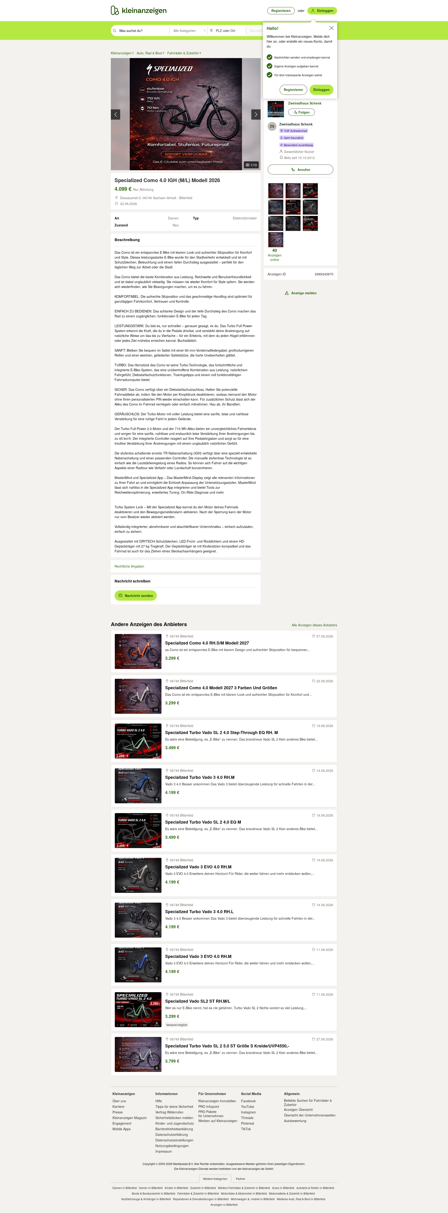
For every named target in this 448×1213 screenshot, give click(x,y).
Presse (117, 1112)
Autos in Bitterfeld (283, 1188)
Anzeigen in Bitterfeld (224, 1204)
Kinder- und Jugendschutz (174, 1123)
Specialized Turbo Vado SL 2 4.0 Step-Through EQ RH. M (221, 732)
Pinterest (247, 1123)
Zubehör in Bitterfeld (203, 1188)
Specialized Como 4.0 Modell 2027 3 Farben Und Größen (221, 687)
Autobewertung (295, 1120)
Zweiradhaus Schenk (305, 103)
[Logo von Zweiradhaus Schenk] (278, 109)
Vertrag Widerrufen (169, 1112)
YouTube (247, 1106)
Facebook (248, 1101)
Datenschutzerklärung (171, 1134)
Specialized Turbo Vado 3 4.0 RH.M (199, 777)
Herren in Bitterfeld (151, 1188)
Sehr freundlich (293, 138)
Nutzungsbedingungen (172, 1145)
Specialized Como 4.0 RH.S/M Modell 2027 (207, 643)
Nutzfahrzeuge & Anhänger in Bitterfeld (146, 1199)
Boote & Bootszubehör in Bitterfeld (153, 1193)
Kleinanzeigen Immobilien (217, 1101)
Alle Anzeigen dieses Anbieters (314, 625)
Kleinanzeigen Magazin (129, 1117)
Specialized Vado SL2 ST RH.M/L (197, 1001)
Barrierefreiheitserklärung (174, 1128)
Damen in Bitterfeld (124, 1188)
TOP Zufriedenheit (295, 131)
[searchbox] (143, 30)
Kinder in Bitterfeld (176, 1188)
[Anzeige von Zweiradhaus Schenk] (276, 190)
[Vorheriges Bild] (115, 114)
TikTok (246, 1128)
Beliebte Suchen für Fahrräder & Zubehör (308, 1102)
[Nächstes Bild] (256, 114)
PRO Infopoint (208, 1106)
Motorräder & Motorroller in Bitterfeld (244, 1193)
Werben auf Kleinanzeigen (217, 1120)
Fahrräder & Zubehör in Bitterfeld (198, 1193)
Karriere (118, 1106)
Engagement (121, 1123)
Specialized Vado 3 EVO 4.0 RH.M (198, 867)
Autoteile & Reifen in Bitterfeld (315, 1188)
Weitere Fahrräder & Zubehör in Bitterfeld (244, 1188)
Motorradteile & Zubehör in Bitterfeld (292, 1193)
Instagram (248, 1112)
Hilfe (158, 1101)
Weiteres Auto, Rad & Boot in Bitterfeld (301, 1199)
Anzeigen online (275, 255)
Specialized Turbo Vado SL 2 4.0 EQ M (203, 822)
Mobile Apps (121, 1128)
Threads (247, 1117)
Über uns (119, 1101)
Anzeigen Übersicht (298, 1109)
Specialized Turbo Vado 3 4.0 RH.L (199, 911)
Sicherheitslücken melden (174, 1117)
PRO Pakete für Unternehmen (211, 1113)
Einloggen (321, 89)
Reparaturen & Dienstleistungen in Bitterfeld (201, 1199)
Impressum (163, 1151)
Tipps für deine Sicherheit (174, 1106)
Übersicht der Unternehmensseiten (310, 1115)
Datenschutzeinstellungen (174, 1140)
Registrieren (293, 89)
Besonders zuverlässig (298, 145)
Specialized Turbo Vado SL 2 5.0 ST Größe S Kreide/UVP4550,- (227, 1046)
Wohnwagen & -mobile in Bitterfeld (253, 1199)
